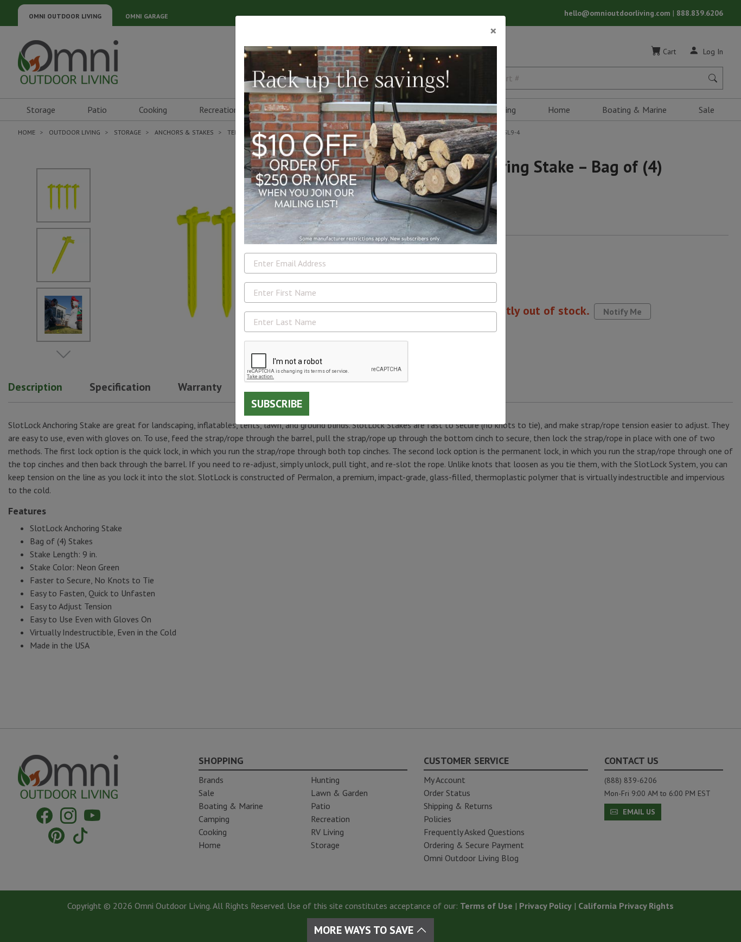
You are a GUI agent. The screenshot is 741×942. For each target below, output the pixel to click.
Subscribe (276, 404)
